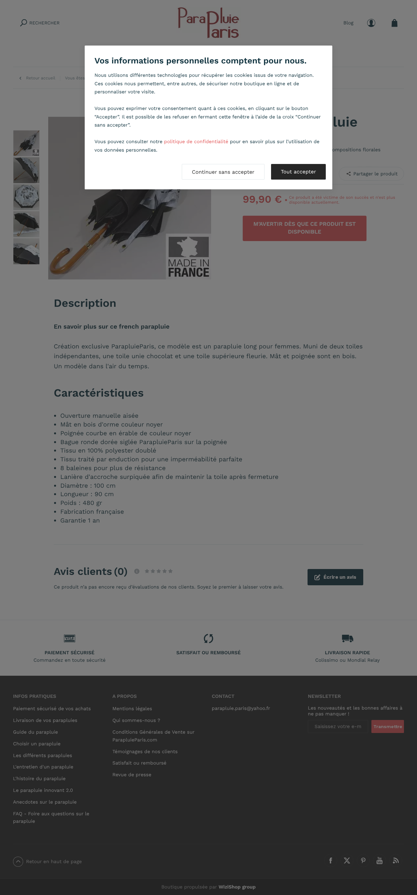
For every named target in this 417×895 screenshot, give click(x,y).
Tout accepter (298, 172)
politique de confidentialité (196, 141)
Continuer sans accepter (223, 172)
